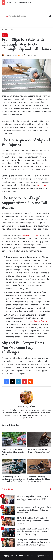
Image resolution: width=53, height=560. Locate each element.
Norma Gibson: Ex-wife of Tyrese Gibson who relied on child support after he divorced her (34, 510)
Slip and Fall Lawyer (31, 235)
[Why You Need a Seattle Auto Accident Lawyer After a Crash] (14, 439)
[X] (12, 381)
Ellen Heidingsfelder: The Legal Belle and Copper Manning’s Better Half (32, 498)
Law (11, 30)
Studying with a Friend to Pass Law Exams (22, 2)
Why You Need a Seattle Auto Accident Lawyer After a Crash (13, 452)
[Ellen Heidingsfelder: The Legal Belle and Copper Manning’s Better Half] (8, 499)
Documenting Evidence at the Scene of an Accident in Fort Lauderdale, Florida (13, 479)
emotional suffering (38, 321)
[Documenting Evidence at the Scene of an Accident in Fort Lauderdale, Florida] (14, 466)
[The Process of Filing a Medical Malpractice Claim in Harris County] (39, 466)
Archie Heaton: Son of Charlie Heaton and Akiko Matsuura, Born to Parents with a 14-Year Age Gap (33, 532)
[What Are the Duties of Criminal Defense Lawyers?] (39, 439)
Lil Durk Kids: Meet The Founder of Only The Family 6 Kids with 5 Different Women (33, 521)
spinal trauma (43, 185)
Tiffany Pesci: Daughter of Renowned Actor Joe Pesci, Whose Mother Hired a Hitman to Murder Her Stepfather (33, 542)
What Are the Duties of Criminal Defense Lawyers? (38, 451)
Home (5, 30)
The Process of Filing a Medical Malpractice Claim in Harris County (38, 479)
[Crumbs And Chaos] (16, 15)
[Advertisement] (36, 14)
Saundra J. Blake (11, 55)
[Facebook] (6, 381)
